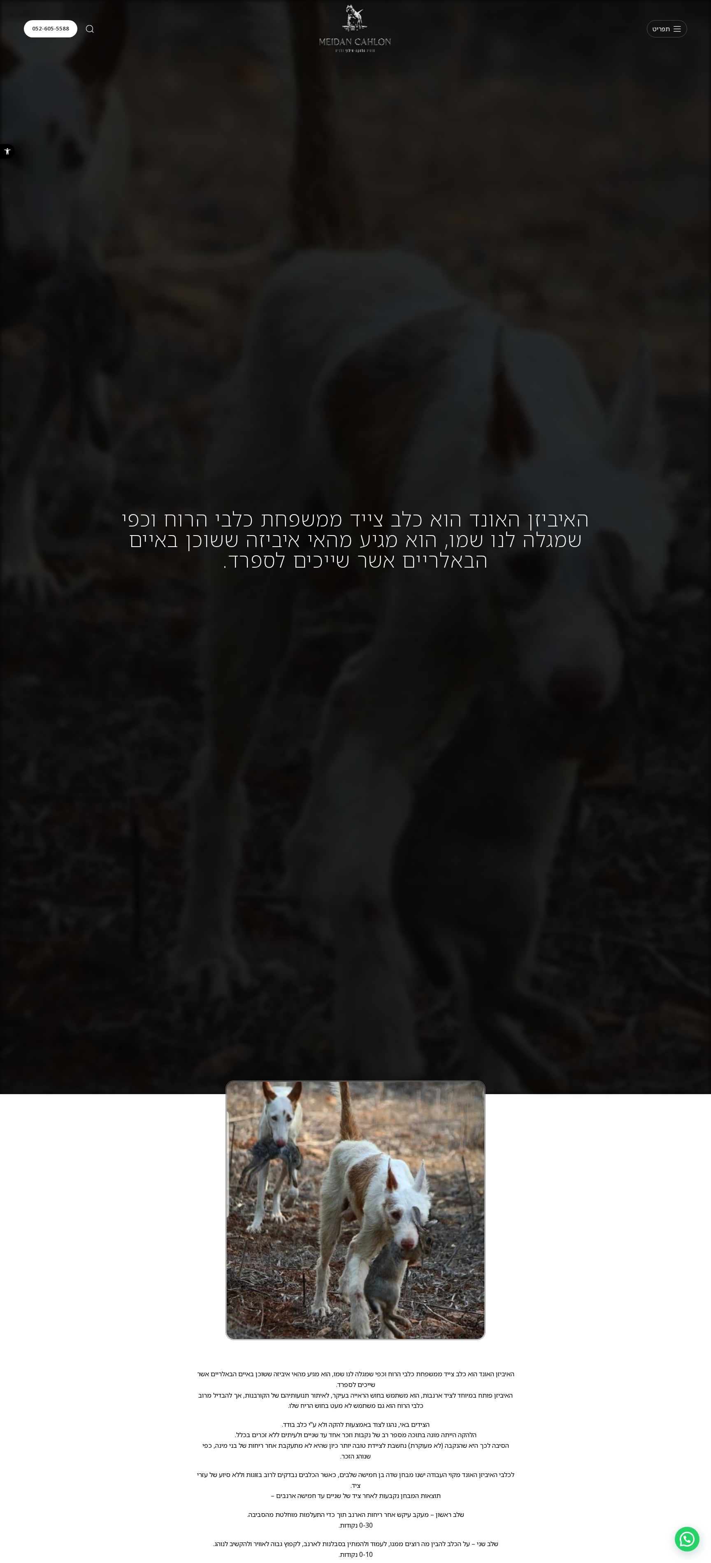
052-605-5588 (50, 28)
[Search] (89, 29)
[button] (7, 151)
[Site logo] (355, 28)
